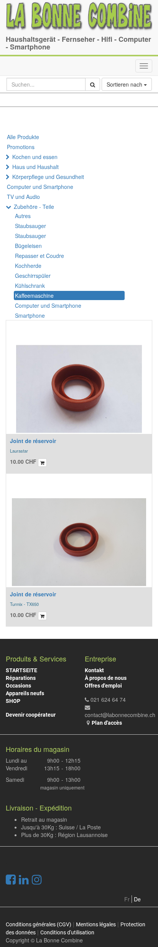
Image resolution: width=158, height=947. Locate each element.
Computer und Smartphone (40, 186)
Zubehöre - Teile (34, 206)
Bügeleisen (28, 245)
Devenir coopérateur (31, 715)
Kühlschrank (30, 285)
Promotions (21, 147)
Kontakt (94, 670)
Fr (127, 899)
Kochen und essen (35, 157)
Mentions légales (96, 924)
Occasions (18, 686)
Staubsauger (30, 226)
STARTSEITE (21, 670)
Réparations (21, 678)
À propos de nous (106, 678)
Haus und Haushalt (35, 167)
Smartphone (30, 315)
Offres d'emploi (103, 686)
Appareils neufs (25, 693)
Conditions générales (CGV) (38, 924)
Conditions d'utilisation (67, 932)
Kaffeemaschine (34, 295)
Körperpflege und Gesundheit (48, 177)
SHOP (13, 701)
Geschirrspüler (33, 275)
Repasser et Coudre (39, 255)
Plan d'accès (107, 723)
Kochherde (28, 265)
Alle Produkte (23, 137)
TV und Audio (23, 196)
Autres (23, 216)
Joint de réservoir (33, 441)
